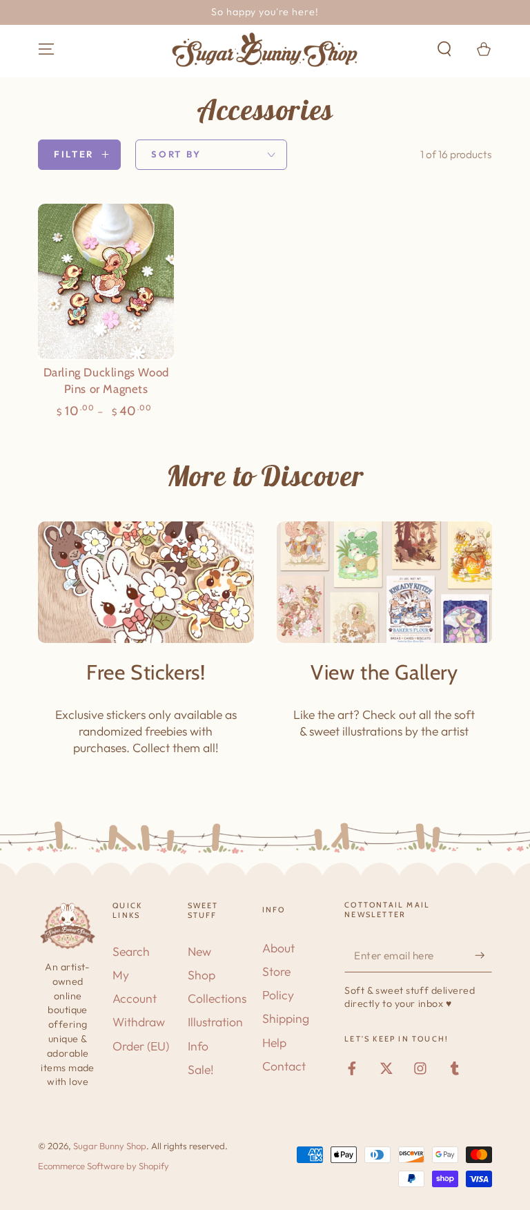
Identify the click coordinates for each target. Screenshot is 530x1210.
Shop (201, 975)
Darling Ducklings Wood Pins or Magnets (106, 380)
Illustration (215, 1022)
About (278, 948)
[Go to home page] (265, 49)
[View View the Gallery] (385, 582)
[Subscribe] (483, 955)
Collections (217, 998)
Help (274, 1042)
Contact (284, 1066)
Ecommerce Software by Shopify (103, 1165)
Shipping (285, 1018)
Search (131, 951)
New (199, 951)
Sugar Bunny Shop (109, 1145)
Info (198, 1046)
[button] (444, 49)
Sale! (201, 1069)
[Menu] (46, 49)
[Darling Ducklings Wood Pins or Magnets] (106, 281)
